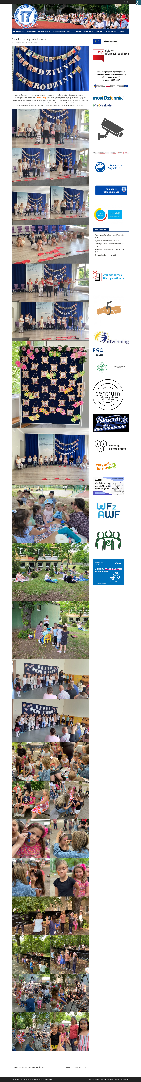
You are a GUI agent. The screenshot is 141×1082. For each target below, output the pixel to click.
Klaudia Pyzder (32, 43)
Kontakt (99, 31)
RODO (122, 31)
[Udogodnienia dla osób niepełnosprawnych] (138, 2)
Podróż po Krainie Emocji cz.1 (105, 249)
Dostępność (111, 31)
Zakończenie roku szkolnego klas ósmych (29, 1067)
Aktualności (18, 31)
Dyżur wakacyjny (100, 255)
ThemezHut (125, 1079)
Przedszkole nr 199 (61, 31)
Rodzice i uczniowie (83, 31)
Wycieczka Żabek (101, 241)
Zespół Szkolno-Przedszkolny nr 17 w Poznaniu (37, 1079)
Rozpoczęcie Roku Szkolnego (105, 235)
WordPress (105, 1079)
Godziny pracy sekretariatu (76, 1067)
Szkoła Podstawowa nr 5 (37, 31)
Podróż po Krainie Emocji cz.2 (105, 244)
